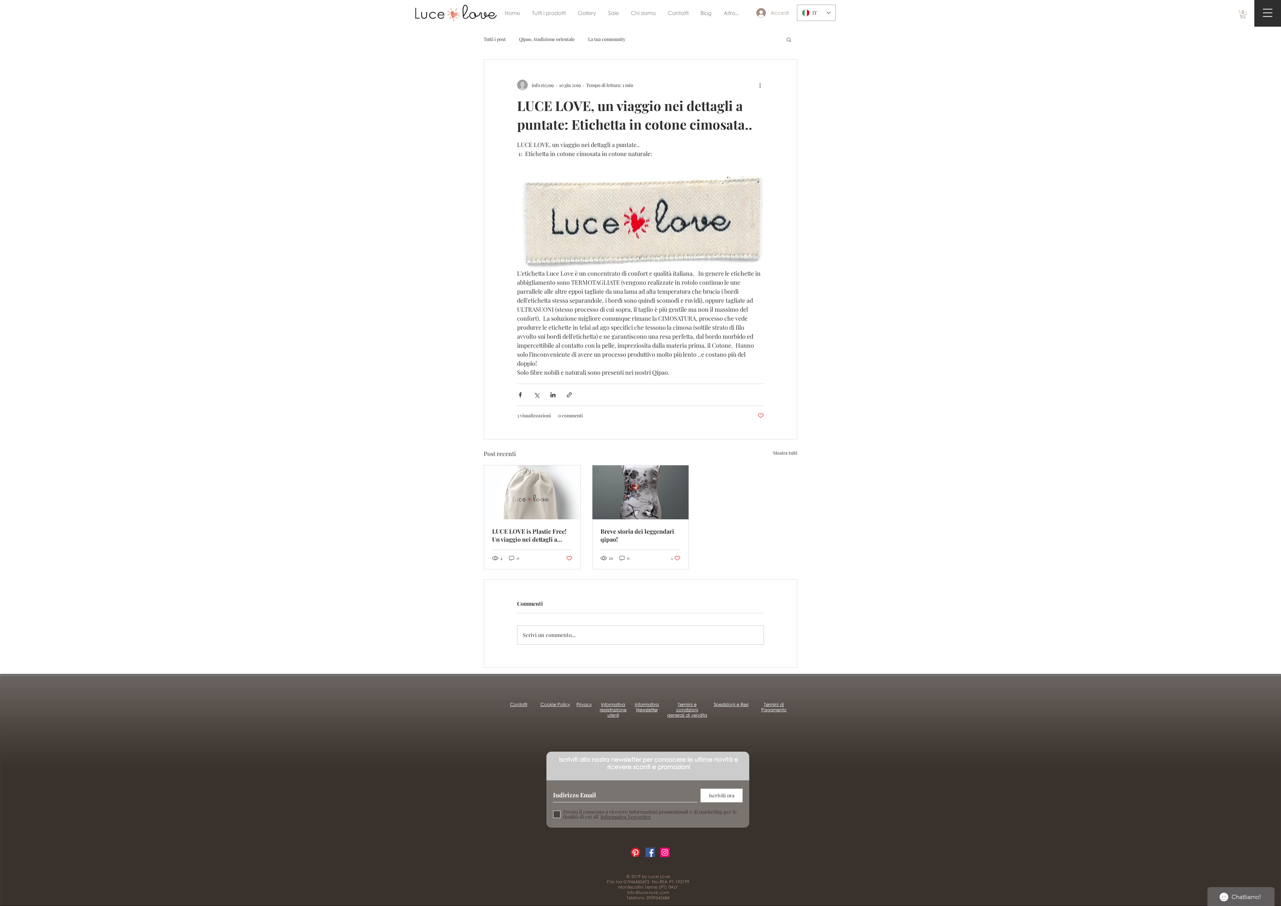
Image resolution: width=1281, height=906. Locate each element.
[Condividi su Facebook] (520, 395)
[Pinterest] (635, 852)
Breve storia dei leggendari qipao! (637, 535)
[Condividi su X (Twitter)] (536, 395)
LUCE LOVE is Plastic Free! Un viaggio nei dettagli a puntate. (529, 535)
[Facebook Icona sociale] (650, 852)
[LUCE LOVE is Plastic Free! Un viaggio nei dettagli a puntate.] (532, 492)
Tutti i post (495, 39)
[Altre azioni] (760, 85)
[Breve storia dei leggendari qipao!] (640, 492)
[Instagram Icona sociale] (665, 852)
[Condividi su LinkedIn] (553, 395)
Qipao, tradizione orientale (547, 39)
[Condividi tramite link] (569, 395)
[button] (1243, 14)
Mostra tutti (785, 453)
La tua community (606, 39)
